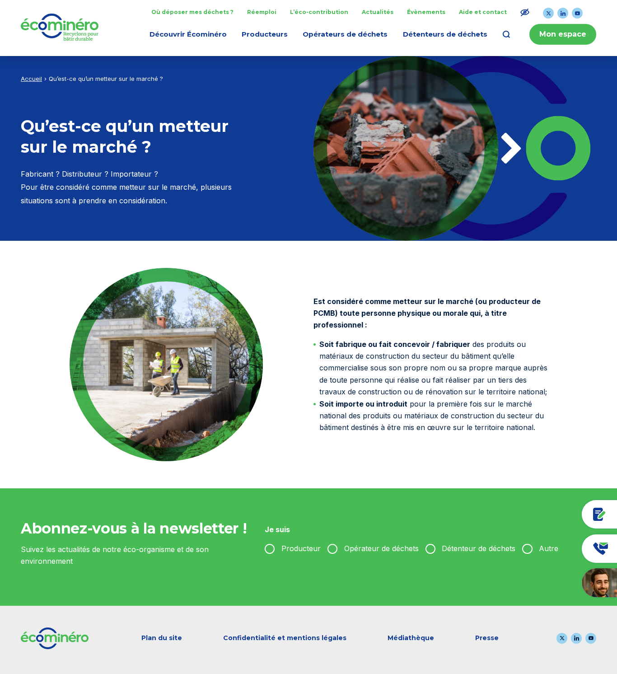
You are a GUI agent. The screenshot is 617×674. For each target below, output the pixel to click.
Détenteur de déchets (478, 548)
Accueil (31, 78)
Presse (487, 638)
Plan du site (161, 638)
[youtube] (577, 13)
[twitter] (548, 13)
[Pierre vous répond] (555, 582)
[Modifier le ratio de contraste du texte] (524, 12)
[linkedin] (562, 13)
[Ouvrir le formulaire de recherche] (506, 34)
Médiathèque (411, 638)
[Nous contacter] (555, 548)
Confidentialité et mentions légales (284, 638)
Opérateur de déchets (381, 548)
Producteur (301, 548)
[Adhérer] (555, 514)
